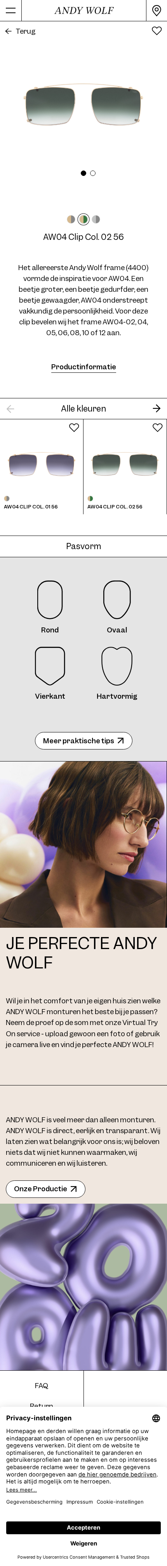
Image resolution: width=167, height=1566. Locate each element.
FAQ (41, 1385)
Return (41, 1406)
